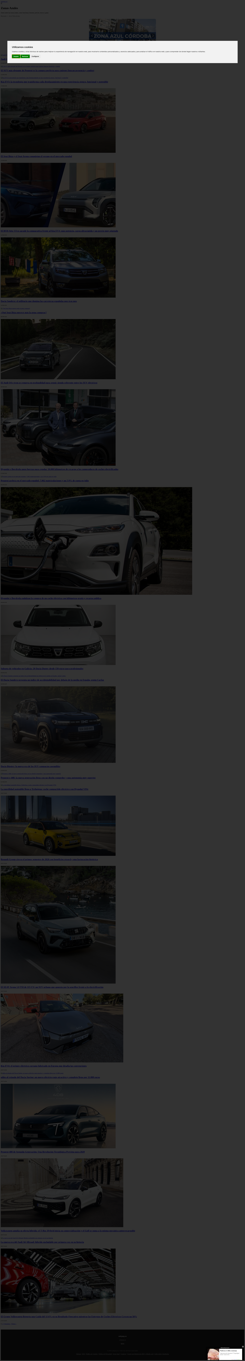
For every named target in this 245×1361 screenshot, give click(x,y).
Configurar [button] (35, 56)
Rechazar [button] (25, 56)
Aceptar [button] (16, 56)
